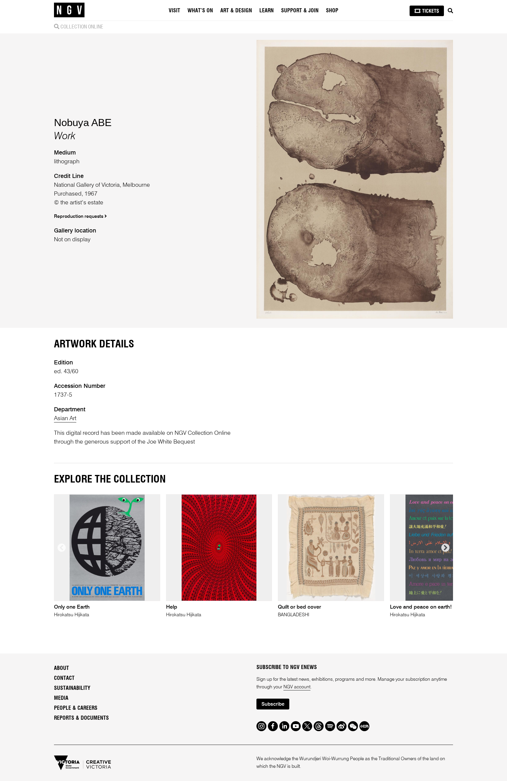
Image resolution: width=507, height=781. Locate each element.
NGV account (296, 687)
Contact (64, 678)
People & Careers (75, 708)
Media (61, 698)
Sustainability (72, 688)
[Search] (450, 10)
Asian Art (65, 419)
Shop (332, 10)
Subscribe (272, 704)
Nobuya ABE (82, 122)
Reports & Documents (81, 718)
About (61, 668)
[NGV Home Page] (69, 10)
